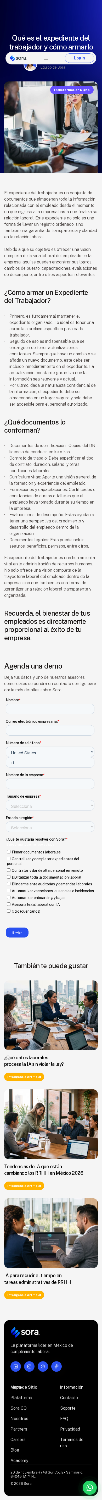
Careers (18, 1439)
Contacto (69, 1397)
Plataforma (21, 1397)
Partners (18, 1429)
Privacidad (70, 1429)
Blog (14, 1450)
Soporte (68, 1408)
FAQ (64, 1418)
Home (16, 1387)
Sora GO (18, 1408)
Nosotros (19, 1418)
